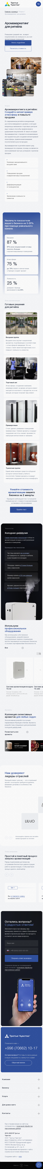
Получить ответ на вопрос (21, 958)
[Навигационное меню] (38, 4)
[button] (18, 48)
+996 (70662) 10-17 (21, 1048)
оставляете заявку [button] (18, 896)
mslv (20, 1156)
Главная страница (11, 12)
